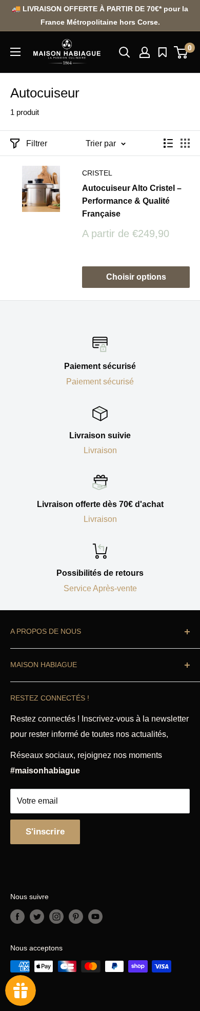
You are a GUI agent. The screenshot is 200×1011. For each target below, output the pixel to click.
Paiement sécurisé (100, 381)
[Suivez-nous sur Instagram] (56, 916)
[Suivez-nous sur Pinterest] (76, 916)
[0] (181, 52)
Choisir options (136, 277)
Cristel (97, 173)
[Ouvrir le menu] (15, 52)
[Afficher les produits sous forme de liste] (168, 143)
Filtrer (36, 143)
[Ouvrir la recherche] (124, 52)
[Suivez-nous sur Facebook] (17, 916)
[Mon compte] (144, 52)
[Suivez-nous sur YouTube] (95, 916)
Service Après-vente (100, 588)
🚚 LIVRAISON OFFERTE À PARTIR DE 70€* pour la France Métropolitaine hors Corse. (100, 15)
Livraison (100, 450)
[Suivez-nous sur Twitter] (37, 916)
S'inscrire (45, 832)
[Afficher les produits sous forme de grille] (185, 143)
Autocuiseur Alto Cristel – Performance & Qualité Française (132, 201)
